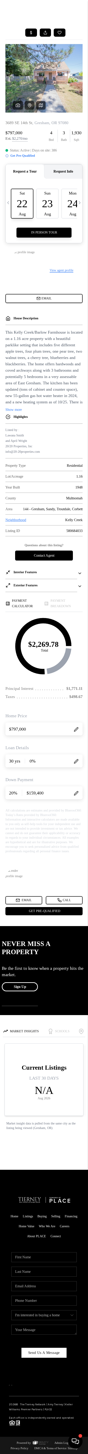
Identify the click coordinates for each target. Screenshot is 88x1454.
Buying (42, 1216)
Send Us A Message (44, 1353)
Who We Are (47, 1226)
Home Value (26, 1226)
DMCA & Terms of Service (50, 1448)
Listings (28, 1216)
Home (14, 1216)
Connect (56, 1236)
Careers (64, 1226)
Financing (71, 1216)
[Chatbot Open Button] (75, 1441)
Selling (55, 1216)
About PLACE (36, 1236)
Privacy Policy (19, 1448)
